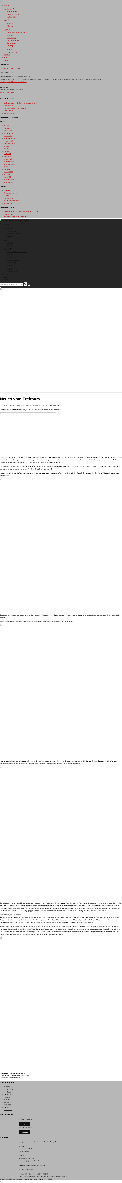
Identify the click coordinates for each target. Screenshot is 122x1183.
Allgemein (7, 190)
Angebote (7, 30)
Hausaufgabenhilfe (13, 40)
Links (5, 57)
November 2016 (9, 182)
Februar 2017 (8, 177)
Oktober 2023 (8, 141)
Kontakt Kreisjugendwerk (7, 92)
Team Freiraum (9, 111)
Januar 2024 (8, 136)
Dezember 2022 (9, 161)
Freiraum (12, 1073)
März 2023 (7, 156)
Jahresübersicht (12, 43)
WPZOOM (50, 1179)
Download (7, 55)
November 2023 (9, 138)
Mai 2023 (7, 151)
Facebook (24, 1132)
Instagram (24, 1124)
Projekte (9, 49)
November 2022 (9, 164)
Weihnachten (8, 203)
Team (5, 21)
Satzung (6, 1107)
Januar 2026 (8, 131)
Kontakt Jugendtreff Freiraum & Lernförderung (13, 82)
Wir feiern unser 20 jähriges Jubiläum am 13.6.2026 (21, 103)
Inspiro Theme (38, 1179)
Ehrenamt (10, 35)
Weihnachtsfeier (20, 1073)
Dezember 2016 (9, 179)
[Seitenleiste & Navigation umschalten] (0, 287)
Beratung (10, 46)
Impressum (7, 1105)
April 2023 (7, 154)
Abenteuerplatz (12, 11)
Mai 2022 (7, 169)
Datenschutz (8, 1110)
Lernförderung (11, 38)
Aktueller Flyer (8, 105)
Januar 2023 (8, 159)
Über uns (6, 5)
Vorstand (10, 23)
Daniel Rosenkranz (9, 406)
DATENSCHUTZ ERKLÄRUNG (10, 68)
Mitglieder (10, 26)
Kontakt (6, 60)
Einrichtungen (8, 9)
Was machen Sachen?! (11, 113)
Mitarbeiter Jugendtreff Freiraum (15, 108)
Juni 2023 (7, 149)
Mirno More (14, 52)
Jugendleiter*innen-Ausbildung (17, 32)
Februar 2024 (8, 133)
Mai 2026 (7, 128)
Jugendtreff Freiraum (13, 14)
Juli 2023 (7, 146)
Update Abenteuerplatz (11, 201)
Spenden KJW (8, 198)
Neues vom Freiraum (11, 193)
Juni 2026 (7, 125)
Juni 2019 (7, 174)
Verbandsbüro (11, 17)
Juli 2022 (7, 167)
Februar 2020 (8, 172)
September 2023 (9, 143)
